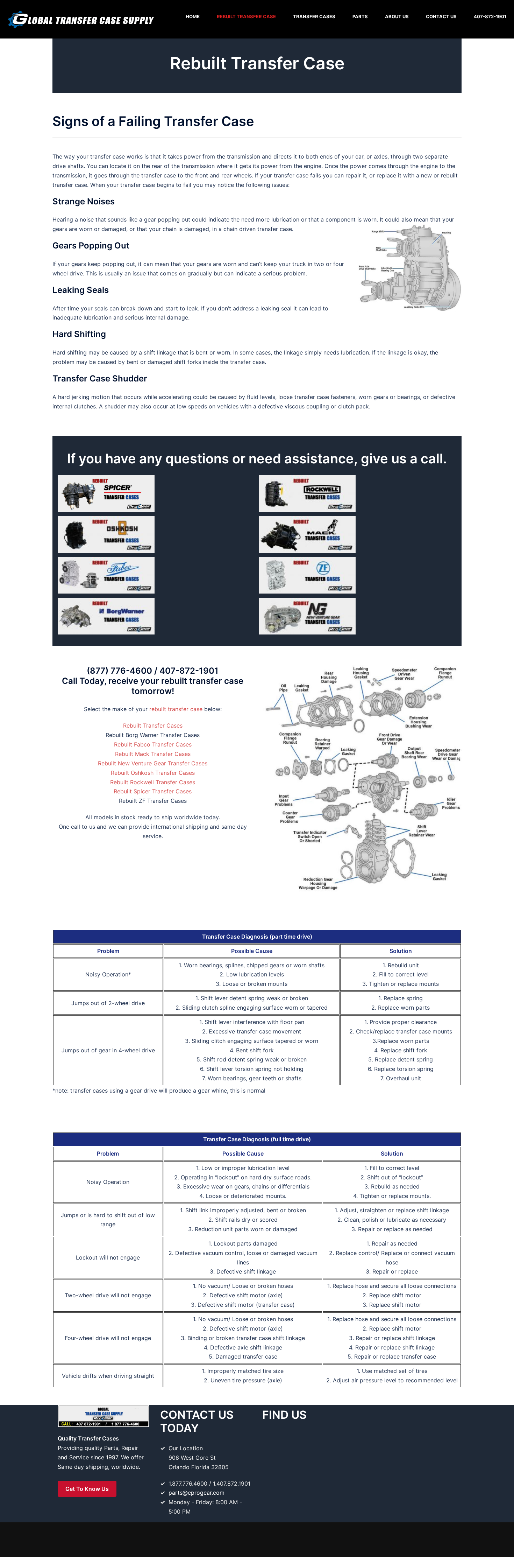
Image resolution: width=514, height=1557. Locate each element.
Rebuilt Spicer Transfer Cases (153, 791)
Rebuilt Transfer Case (246, 16)
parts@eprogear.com (196, 1492)
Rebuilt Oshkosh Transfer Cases (153, 772)
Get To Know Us (87, 1488)
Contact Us (441, 16)
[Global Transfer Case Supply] (80, 18)
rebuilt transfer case (175, 709)
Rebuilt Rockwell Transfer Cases (152, 782)
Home (193, 16)
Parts (360, 16)
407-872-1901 (490, 16)
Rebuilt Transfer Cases (153, 725)
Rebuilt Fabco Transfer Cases (153, 744)
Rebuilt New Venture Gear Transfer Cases (152, 763)
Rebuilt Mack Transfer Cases (153, 753)
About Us (397, 16)
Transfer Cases (314, 16)
